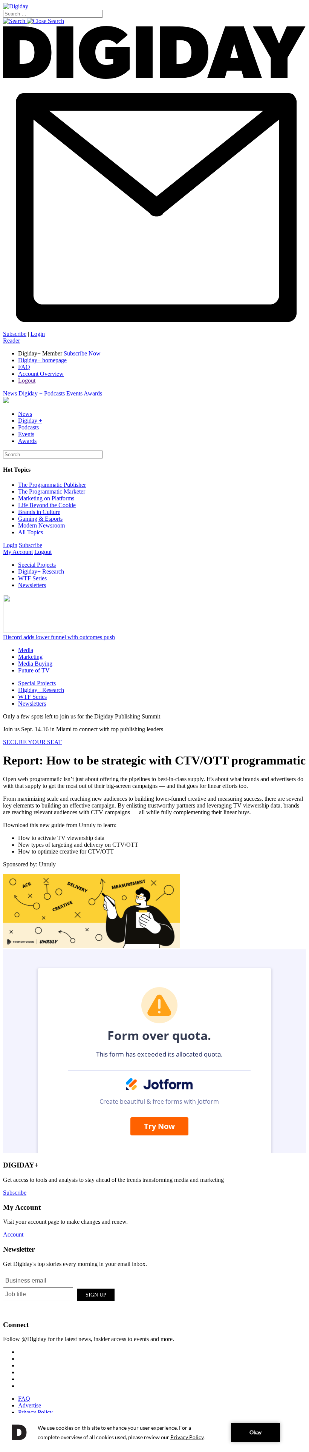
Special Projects (37, 564)
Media (25, 650)
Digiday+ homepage (42, 360)
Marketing (30, 657)
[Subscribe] (154, 327)
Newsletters (32, 585)
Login (38, 334)
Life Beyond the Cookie (47, 505)
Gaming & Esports (40, 518)
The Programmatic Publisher (52, 484)
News (10, 393)
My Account (18, 552)
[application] (154, 1432)
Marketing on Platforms (46, 498)
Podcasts (54, 393)
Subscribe (14, 334)
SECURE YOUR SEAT (32, 742)
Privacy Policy (35, 1412)
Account (13, 1234)
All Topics (30, 532)
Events (74, 393)
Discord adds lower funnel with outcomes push (59, 637)
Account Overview (41, 374)
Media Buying (35, 663)
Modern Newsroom (41, 525)
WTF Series (32, 578)
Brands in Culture (39, 512)
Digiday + (30, 393)
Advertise (29, 1405)
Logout (26, 380)
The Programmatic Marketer (51, 491)
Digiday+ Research (41, 571)
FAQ (24, 367)
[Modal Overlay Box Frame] (59, 1294)
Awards (93, 393)
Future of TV (34, 670)
